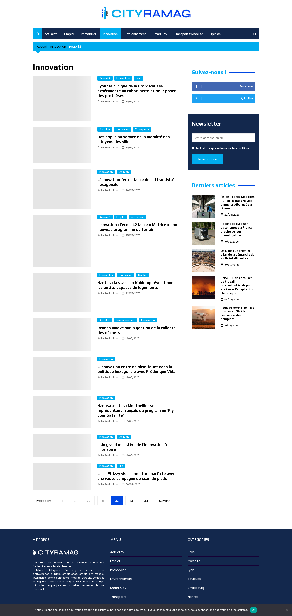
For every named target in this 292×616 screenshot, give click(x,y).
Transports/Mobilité (188, 34)
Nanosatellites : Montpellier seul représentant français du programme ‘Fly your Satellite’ (135, 410)
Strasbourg (196, 588)
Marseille (194, 561)
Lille (121, 466)
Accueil (42, 46)
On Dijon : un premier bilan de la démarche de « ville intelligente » (237, 254)
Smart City (160, 34)
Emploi (69, 34)
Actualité (51, 34)
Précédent (44, 501)
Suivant (164, 501)
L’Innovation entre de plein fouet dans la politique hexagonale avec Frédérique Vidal (136, 369)
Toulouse (194, 579)
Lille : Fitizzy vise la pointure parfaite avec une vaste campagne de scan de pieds (136, 476)
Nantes (142, 275)
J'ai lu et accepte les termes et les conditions (222, 148)
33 (131, 501)
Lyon (138, 78)
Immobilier (88, 34)
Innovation (110, 34)
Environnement (135, 34)
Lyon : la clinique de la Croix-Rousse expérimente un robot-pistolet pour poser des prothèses (136, 91)
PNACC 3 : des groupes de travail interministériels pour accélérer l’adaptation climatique (237, 285)
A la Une (104, 129)
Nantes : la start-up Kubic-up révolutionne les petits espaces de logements (136, 285)
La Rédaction (109, 101)
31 (103, 501)
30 (88, 501)
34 (146, 501)
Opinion (215, 34)
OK (254, 609)
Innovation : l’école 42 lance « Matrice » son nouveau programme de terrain (137, 227)
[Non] (287, 610)
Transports (142, 129)
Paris (191, 552)
